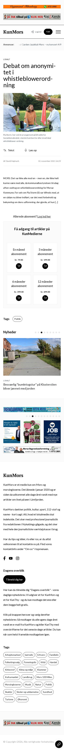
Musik (28, 684)
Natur (38, 684)
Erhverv (41, 654)
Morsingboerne (13, 684)
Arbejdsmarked (13, 654)
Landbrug (27, 677)
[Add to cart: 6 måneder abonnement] (19, 298)
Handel (53, 662)
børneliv (29, 654)
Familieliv (54, 654)
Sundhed (47, 691)
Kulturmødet (11, 677)
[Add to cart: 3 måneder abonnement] (45, 266)
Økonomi (22, 699)
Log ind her (44, 216)
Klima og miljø (26, 669)
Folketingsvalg (12, 662)
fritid (43, 662)
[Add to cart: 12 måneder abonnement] (45, 298)
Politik (17, 318)
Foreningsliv (30, 662)
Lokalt (6, 59)
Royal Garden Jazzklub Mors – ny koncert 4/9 (36, 44)
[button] (35, 332)
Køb (48, 31)
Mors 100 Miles (44, 677)
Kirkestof (10, 669)
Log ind (38, 32)
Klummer (41, 669)
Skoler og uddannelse (28, 691)
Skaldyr (8, 691)
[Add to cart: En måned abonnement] (19, 266)
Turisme (9, 699)
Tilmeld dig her (14, 579)
